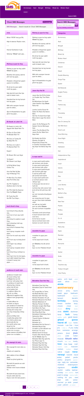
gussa (75, 320)
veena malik (74, 375)
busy (76, 304)
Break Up (56, 8)
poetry (61, 360)
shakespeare (73, 365)
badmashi (61, 296)
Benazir (60, 298)
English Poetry (62, 92)
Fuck (67, 314)
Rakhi (60, 231)
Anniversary (27, 8)
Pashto (60, 206)
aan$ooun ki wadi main (15, 270)
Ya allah (68, 382)
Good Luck (61, 130)
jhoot (68, 333)
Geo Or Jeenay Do (64, 121)
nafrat (60, 352)
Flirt (59, 109)
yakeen (65, 385)
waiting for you (65, 377)
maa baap (68, 344)
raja (59, 362)
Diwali (60, 71)
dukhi (66, 311)
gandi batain (73, 317)
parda (75, 357)
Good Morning (62, 134)
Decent (60, 67)
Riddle (60, 239)
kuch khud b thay (13, 206)
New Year (61, 201)
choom (60, 306)
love (60, 27)
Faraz (60, 100)
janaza (60, 333)
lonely (75, 341)
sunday (60, 373)
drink (59, 312)
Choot (69, 306)
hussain (61, 325)
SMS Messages (12, 27)
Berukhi (75, 298)
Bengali (40, 8)
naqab (67, 352)
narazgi (61, 354)
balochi (75, 296)
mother (69, 349)
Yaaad (75, 382)
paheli (67, 357)
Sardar (60, 252)
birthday (64, 27)
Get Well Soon (62, 126)
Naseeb (69, 355)
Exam (60, 96)
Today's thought (63, 269)
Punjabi (60, 214)
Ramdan (61, 235)
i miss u (64, 328)
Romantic (61, 244)
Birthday (48, 8)
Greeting (61, 142)
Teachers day (62, 265)
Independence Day (64, 155)
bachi (76, 291)
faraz (59, 315)
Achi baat (68, 279)
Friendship (61, 113)
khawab (60, 339)
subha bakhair (71, 370)
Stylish (60, 370)
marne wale (62, 347)
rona (8, 33)
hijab (70, 323)
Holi (59, 151)
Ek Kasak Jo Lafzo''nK (14, 122)
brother (68, 304)
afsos (67, 282)
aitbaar (75, 281)
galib (64, 317)
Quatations (61, 222)
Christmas (61, 62)
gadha (60, 317)
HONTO (75, 323)
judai (67, 336)
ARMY (68, 291)
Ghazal (61, 320)
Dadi (76, 306)
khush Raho (71, 338)
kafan (75, 336)
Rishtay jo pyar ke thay (15, 64)
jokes (59, 336)
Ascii (34, 8)
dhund (60, 309)
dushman (74, 312)
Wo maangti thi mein (14, 342)
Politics (60, 210)
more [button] (25, 12)
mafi (76, 344)
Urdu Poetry (62, 273)
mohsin (60, 349)
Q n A (60, 218)
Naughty (60, 197)
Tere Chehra (69, 372)
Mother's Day (62, 193)
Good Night (61, 138)
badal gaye (63, 293)
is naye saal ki (37, 156)
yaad (59, 385)
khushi (60, 341)
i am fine (68, 325)
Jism (75, 333)
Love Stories (62, 185)
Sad (59, 248)
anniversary (70, 27)
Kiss (59, 176)
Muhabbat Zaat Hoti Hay (40, 281)
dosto (76, 309)
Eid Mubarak (62, 88)
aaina (60, 279)
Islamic (60, 168)
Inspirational (62, 159)
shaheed (61, 365)
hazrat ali (62, 322)
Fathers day (62, 105)
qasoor (75, 360)
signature (61, 367)
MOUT (76, 349)
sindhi (75, 367)
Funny (60, 117)
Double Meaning (63, 75)
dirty (68, 308)
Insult (59, 164)
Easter (60, 84)
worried (60, 382)
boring (75, 301)
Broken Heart (65, 8)
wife (66, 380)
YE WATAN (72, 385)
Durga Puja (61, 79)
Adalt (76, 279)
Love (59, 180)
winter (75, 380)
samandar (74, 362)
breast (60, 304)
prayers (68, 360)
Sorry (59, 260)
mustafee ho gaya (38, 231)
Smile (60, 256)
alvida (60, 284)
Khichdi (60, 172)
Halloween (61, 147)
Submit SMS (72, 16)
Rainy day (61, 227)
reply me (65, 362)
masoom (74, 347)
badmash (74, 293)
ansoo (60, 291)
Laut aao (68, 341)
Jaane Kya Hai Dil (38, 90)
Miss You (61, 189)
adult (59, 282)
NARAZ (75, 352)
